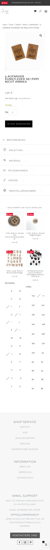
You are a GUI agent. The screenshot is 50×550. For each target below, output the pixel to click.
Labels (18, 24)
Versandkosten (24, 98)
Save (5, 3)
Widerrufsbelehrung (25, 449)
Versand (25, 444)
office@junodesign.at (25, 515)
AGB (25, 432)
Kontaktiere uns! (25, 535)
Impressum (25, 472)
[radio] (9, 291)
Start (5, 24)
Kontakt (25, 427)
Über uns (25, 466)
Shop (11, 24)
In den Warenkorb (18, 124)
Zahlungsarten (25, 438)
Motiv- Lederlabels (30, 24)
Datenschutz (25, 478)
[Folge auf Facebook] (19, 542)
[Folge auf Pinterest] (30, 542)
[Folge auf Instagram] (25, 542)
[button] (40, 35)
